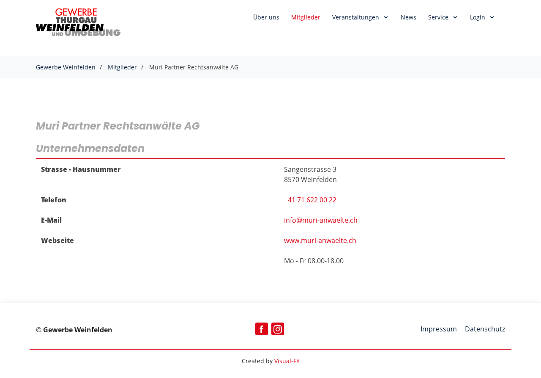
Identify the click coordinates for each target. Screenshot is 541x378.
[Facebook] (261, 329)
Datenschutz (485, 329)
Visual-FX (287, 361)
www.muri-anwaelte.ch (320, 240)
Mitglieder (305, 17)
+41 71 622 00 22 (310, 199)
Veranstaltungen (356, 17)
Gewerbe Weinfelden (66, 67)
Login (478, 17)
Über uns (266, 17)
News (408, 17)
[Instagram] (277, 329)
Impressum (440, 329)
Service (439, 17)
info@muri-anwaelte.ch (321, 220)
